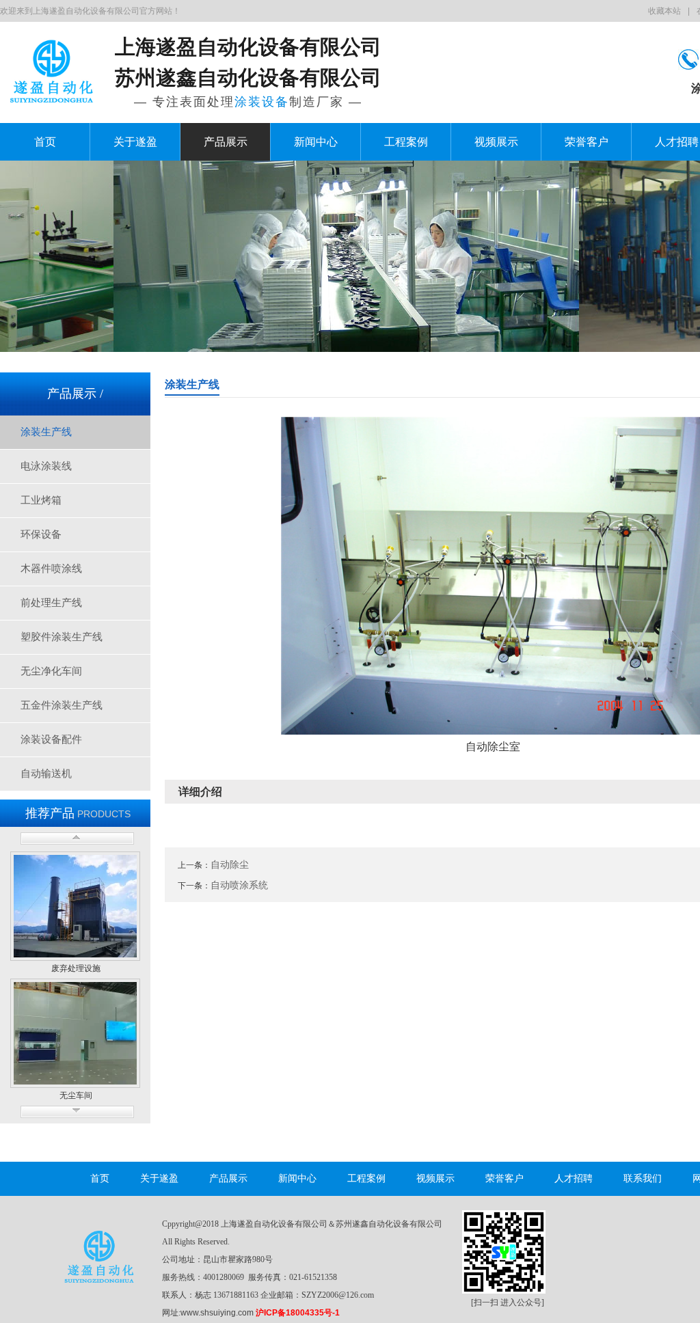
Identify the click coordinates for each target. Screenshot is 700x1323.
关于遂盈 (135, 142)
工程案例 (406, 142)
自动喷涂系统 (239, 884)
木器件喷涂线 (51, 568)
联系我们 (642, 1178)
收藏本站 (664, 11)
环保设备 (41, 534)
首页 (45, 142)
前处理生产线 (51, 602)
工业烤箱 (41, 500)
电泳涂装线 (46, 466)
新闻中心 (316, 142)
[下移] (77, 1112)
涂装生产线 (46, 431)
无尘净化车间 (51, 671)
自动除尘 (230, 864)
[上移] (77, 838)
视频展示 (496, 142)
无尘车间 (75, 1095)
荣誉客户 (586, 142)
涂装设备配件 (51, 739)
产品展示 (225, 142)
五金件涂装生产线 (62, 705)
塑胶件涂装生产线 (62, 636)
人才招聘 (573, 1178)
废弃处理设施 (75, 968)
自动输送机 (46, 773)
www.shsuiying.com (217, 1313)
